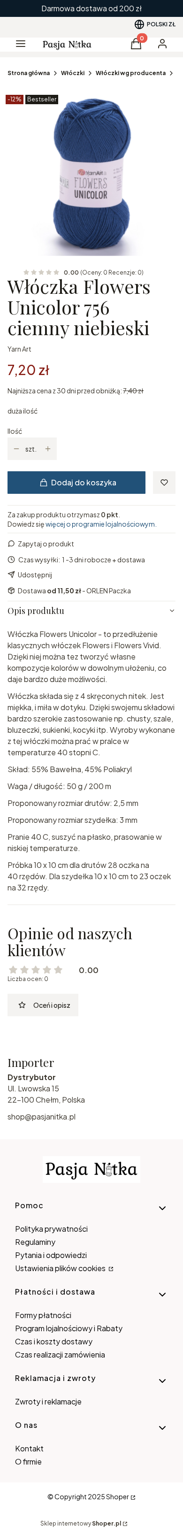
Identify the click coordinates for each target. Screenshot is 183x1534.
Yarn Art (19, 349)
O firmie (28, 1461)
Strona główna (29, 73)
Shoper (117, 1496)
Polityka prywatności (51, 1229)
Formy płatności (43, 1315)
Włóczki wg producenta (131, 73)
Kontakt (29, 1448)
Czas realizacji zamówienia (60, 1354)
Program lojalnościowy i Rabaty (68, 1328)
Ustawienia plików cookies (61, 1268)
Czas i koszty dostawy (53, 1341)
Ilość (15, 431)
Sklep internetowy (80, 1523)
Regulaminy (35, 1242)
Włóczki (72, 73)
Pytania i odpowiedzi (51, 1255)
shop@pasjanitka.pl (42, 1116)
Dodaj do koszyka (83, 482)
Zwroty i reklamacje (48, 1401)
